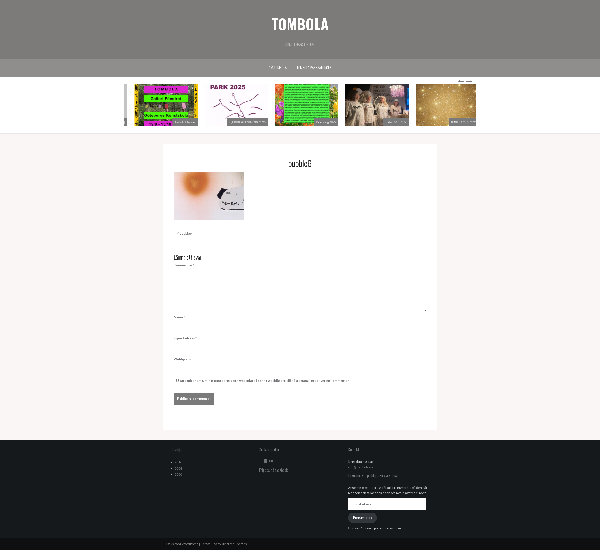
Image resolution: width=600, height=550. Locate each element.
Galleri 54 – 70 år (459, 122)
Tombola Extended (249, 122)
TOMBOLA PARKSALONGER (313, 68)
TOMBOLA (300, 23)
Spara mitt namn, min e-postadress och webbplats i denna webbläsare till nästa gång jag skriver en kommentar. (263, 380)
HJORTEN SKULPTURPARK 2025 (311, 122)
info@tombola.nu (360, 467)
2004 (178, 468)
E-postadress (185, 338)
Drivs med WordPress (182, 544)
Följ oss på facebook (273, 470)
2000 (178, 474)
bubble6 (186, 233)
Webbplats (182, 359)
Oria (214, 544)
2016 (178, 462)
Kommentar (184, 265)
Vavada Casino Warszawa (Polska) (169, 122)
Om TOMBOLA (278, 68)
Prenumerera (362, 518)
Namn (179, 317)
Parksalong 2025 (390, 122)
